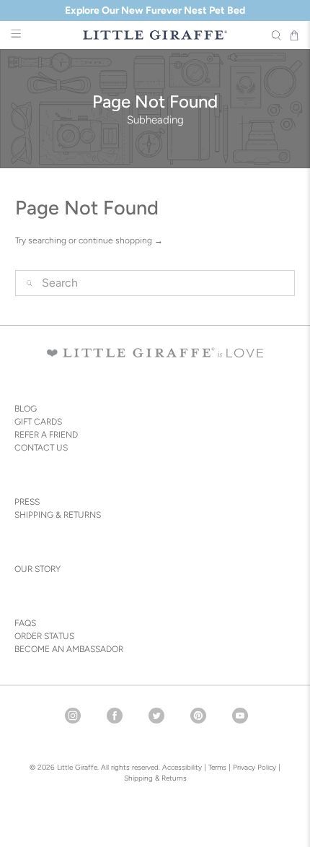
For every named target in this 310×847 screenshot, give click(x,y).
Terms (217, 767)
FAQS (25, 623)
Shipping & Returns (155, 778)
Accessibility (182, 767)
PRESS (27, 502)
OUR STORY (37, 569)
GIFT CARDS (38, 422)
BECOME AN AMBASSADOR (68, 649)
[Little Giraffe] (155, 35)
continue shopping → (121, 240)
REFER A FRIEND (46, 435)
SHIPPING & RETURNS (57, 515)
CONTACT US (41, 448)
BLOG (25, 409)
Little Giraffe (77, 767)
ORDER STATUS (44, 636)
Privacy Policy (253, 767)
